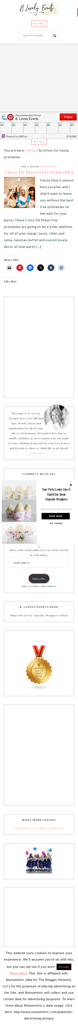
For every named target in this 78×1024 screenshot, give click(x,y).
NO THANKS (56, 523)
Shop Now (55, 516)
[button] (56, 494)
